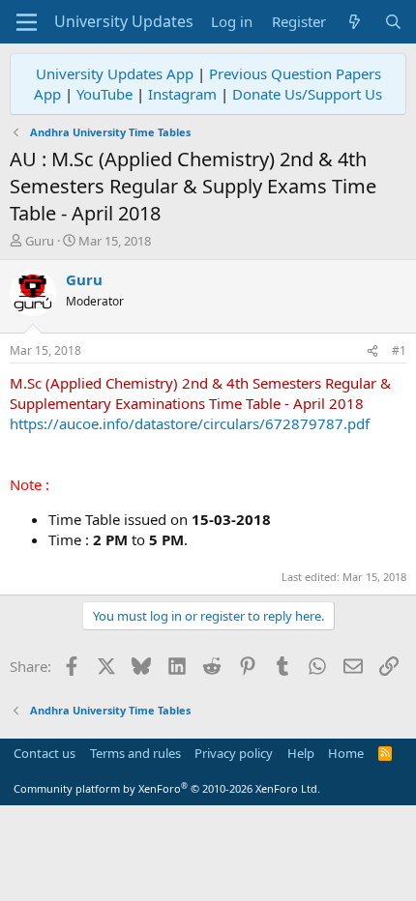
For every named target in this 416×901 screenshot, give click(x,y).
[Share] (372, 351)
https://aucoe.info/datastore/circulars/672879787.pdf (190, 423)
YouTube (104, 93)
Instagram (182, 93)
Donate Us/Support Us (307, 93)
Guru (39, 240)
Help (300, 753)
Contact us (44, 753)
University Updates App (114, 73)
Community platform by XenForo (167, 788)
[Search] (393, 22)
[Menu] (26, 22)
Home (346, 753)
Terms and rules (135, 753)
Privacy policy (233, 753)
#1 (399, 350)
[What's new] (354, 22)
